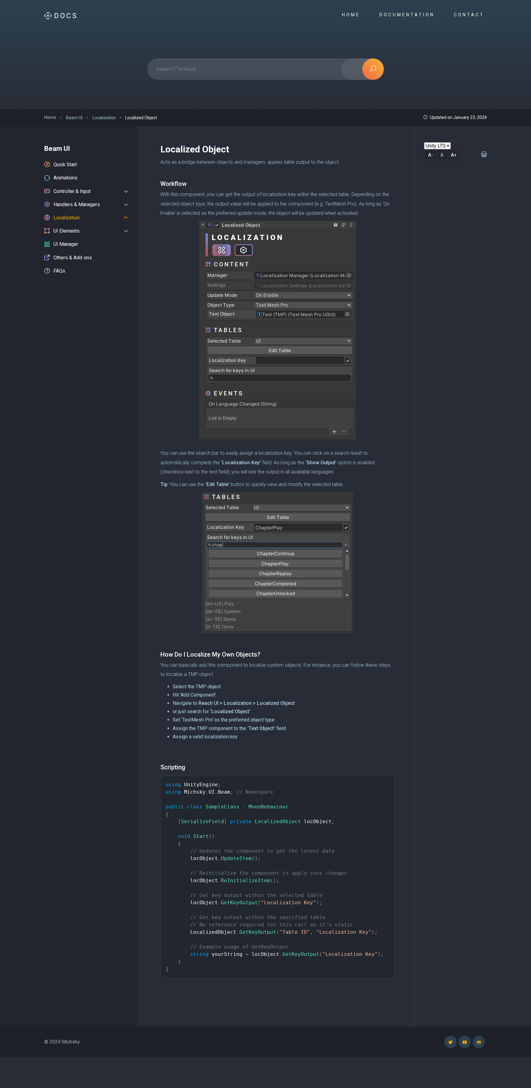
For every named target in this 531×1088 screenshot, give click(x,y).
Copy (385, 782)
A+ (454, 155)
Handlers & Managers (76, 204)
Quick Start (65, 164)
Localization (66, 218)
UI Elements (66, 231)
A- (430, 155)
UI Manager (65, 244)
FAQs (59, 271)
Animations (65, 178)
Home (352, 14)
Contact (470, 14)
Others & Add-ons (72, 258)
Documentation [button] (408, 14)
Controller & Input (72, 191)
